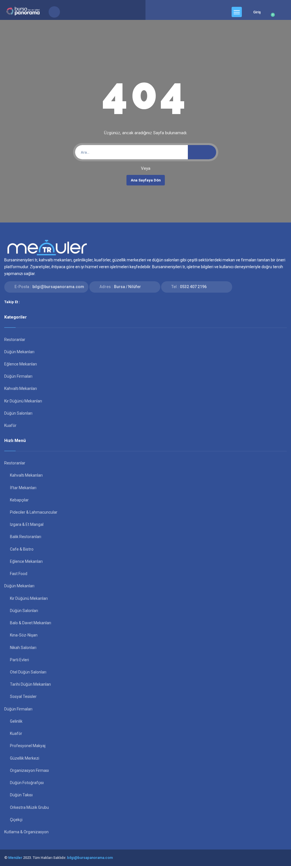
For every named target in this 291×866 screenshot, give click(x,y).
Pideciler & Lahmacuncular (33, 512)
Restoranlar (14, 339)
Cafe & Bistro (22, 549)
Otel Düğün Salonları (28, 672)
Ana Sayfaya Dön (146, 180)
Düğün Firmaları (18, 376)
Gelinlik (16, 721)
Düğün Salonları (18, 413)
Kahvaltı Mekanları (20, 388)
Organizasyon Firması (29, 770)
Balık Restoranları (25, 536)
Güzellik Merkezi (24, 758)
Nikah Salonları (23, 647)
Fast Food (18, 573)
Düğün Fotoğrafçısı (27, 782)
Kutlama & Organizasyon (26, 832)
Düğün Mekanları (19, 352)
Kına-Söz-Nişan (24, 635)
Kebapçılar (19, 500)
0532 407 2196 (193, 286)
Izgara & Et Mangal (26, 524)
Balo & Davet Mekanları (30, 623)
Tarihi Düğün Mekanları (30, 684)
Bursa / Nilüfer (127, 286)
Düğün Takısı (21, 795)
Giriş (257, 12)
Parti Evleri (19, 660)
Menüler (15, 857)
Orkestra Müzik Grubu (29, 807)
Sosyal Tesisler (23, 696)
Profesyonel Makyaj (27, 745)
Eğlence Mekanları (20, 364)
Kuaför (10, 425)
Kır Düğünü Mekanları (23, 401)
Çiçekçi (16, 819)
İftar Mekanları (23, 487)
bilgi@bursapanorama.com (58, 286)
